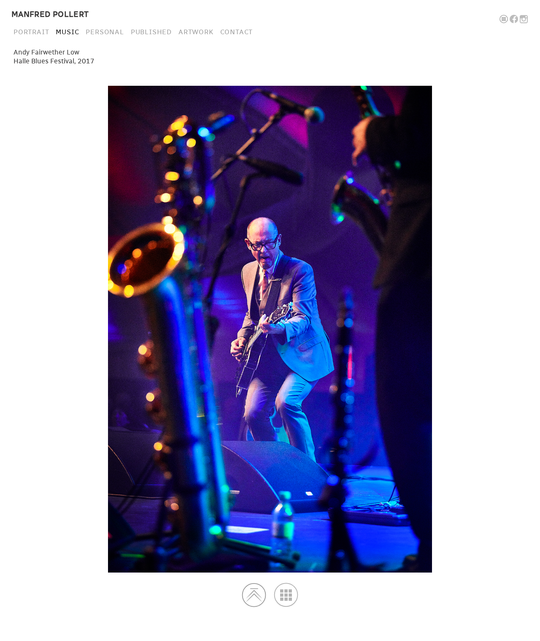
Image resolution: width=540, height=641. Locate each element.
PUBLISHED (151, 32)
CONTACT (236, 32)
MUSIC (67, 32)
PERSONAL (105, 32)
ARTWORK (195, 32)
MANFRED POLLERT (50, 15)
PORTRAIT (31, 32)
